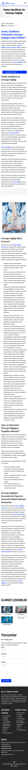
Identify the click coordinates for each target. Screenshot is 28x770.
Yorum (3, 662)
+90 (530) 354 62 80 (6, 748)
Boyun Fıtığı (21, 618)
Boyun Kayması (7, 624)
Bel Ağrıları (5, 718)
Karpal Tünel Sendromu (6, 728)
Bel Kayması (21, 614)
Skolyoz (5, 731)
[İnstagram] (4, 757)
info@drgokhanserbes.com (8, 754)
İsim (3, 647)
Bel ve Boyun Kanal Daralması (7, 724)
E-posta (4, 654)
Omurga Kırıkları (7, 614)
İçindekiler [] (10, 72)
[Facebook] (2, 757)
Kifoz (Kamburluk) (7, 733)
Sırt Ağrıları (5, 720)
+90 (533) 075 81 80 (6, 746)
